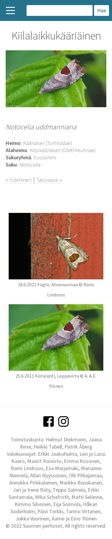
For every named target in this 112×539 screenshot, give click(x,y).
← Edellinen (19, 179)
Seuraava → (49, 179)
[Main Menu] (10, 10)
